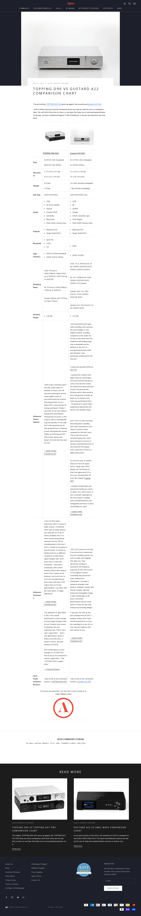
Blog (7, 868)
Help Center (10, 876)
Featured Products (43, 8)
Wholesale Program (39, 864)
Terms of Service (11, 884)
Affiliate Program (38, 868)
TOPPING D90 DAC (54, 104)
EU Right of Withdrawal (14, 888)
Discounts (108, 8)
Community (24, 8)
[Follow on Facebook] (6, 897)
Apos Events (36, 876)
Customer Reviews (12, 872)
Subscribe (113, 888)
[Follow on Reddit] (18, 897)
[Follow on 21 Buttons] (23, 897)
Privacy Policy (10, 880)
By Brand (70, 8)
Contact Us (35, 880)
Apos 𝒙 (59, 8)
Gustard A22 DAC (94, 104)
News (119, 8)
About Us (9, 864)
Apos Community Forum (70, 739)
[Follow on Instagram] (12, 897)
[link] (84, 871)
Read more (16, 849)
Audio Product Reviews (58, 83)
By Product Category (89, 8)
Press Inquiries (37, 872)
